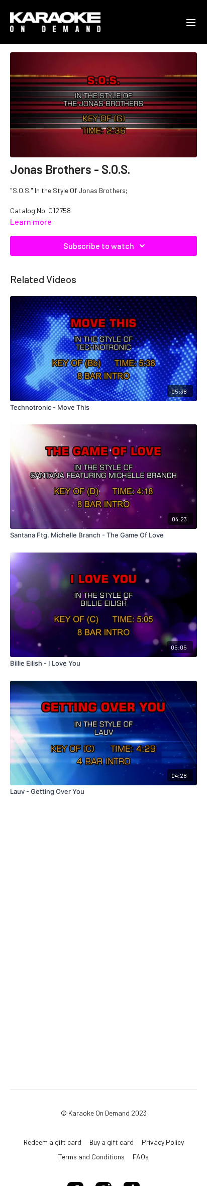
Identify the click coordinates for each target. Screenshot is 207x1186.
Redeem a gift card (52, 1142)
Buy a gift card (111, 1142)
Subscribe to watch (98, 245)
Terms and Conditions (91, 1156)
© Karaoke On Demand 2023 (104, 1113)
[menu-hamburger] (191, 22)
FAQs (141, 1156)
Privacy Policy (163, 1142)
